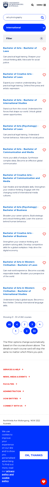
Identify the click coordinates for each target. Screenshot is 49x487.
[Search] (32, 4)
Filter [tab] (9, 38)
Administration (12, 391)
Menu (40, 5)
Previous (17, 324)
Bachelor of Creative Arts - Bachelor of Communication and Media (21, 178)
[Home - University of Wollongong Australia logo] (13, 5)
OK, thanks (34, 455)
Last (34, 331)
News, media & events (15, 377)
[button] (44, 49)
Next (27, 331)
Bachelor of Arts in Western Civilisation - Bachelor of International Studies (18, 291)
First (9, 324)
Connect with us (13, 406)
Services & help (11, 369)
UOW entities (10, 398)
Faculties (8, 384)
